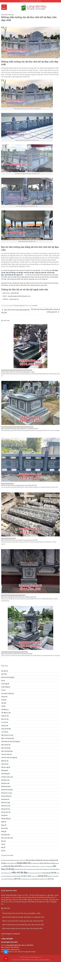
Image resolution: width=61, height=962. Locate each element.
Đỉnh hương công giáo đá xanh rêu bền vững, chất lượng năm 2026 (22, 928)
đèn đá (3, 847)
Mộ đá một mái (5, 809)
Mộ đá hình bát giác (7, 789)
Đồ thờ (3, 851)
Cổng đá (3, 700)
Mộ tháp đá (4, 770)
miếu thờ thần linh (6, 754)
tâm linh (3, 841)
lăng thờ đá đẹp (35, 866)
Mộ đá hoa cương (6, 793)
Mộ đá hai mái (5, 783)
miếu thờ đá (4, 764)
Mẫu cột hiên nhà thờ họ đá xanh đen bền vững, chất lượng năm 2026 (23, 924)
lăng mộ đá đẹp (11, 272)
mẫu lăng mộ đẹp (19, 869)
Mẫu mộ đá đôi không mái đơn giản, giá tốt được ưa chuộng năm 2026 (23, 917)
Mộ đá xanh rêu (5, 812)
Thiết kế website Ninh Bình (27, 957)
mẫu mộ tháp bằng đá (44, 869)
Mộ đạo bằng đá (6, 818)
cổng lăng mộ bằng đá (49, 860)
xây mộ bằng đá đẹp (25, 879)
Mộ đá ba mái (5, 780)
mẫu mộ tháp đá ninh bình (6, 872)
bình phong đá (16, 860)
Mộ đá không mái (6, 796)
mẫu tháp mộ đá (31, 872)
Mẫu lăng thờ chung (7, 735)
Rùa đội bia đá (5, 834)
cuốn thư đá (22, 860)
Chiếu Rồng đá (5, 687)
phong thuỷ (42, 876)
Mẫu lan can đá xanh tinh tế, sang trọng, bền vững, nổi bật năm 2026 (22, 921)
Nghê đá (3, 822)
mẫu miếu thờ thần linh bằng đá (10, 741)
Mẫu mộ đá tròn (5, 745)
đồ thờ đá (51, 879)
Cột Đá (3, 706)
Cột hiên (3, 703)
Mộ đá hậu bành (6, 786)
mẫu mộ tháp (36, 869)
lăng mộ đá (43, 863)
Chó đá (3, 690)
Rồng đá (3, 831)
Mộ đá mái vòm (5, 806)
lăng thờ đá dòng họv (27, 866)
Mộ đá (34, 897)
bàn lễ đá (10, 860)
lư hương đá (41, 866)
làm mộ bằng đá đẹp (35, 863)
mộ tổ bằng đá (5, 773)
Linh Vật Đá (4, 732)
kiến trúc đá (14, 863)
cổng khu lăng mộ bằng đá (33, 860)
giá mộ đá (8, 863)
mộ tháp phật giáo (46, 873)
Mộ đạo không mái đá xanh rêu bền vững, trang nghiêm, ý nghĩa (21, 913)
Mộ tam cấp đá (5, 767)
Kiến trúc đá (4, 719)
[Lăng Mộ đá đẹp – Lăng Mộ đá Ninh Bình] (33, 7)
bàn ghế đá (4, 671)
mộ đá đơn (4, 815)
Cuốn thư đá (4, 716)
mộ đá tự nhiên (26, 876)
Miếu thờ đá (4, 761)
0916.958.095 (15, 947)
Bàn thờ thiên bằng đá (7, 677)
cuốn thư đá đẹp (29, 272)
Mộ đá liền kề (5, 799)
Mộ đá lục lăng (5, 802)
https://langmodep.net (13, 949)
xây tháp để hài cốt (43, 879)
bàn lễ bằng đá (4, 860)
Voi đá (3, 844)
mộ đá (53, 873)
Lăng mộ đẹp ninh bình (12, 866)
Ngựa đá (3, 825)
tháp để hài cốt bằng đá (9, 879)
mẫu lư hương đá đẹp (28, 869)
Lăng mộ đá (4, 725)
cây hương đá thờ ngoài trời (13, 275)
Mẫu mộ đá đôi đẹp (6, 751)
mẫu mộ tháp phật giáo (54, 869)
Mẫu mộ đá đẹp (5, 748)
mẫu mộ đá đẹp (19, 872)
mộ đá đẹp (19, 272)
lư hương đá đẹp (48, 866)
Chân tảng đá (5, 683)
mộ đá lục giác (17, 876)
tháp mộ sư (50, 876)
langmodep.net (23, 863)
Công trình (4, 696)
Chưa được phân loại (7, 14)
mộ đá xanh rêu (35, 876)
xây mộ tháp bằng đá (34, 879)
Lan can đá (4, 722)
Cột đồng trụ (4, 709)
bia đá (3, 680)
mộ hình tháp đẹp (37, 872)
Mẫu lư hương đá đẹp (7, 738)
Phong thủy (4, 828)
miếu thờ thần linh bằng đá (9, 757)
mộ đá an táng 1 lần (7, 777)
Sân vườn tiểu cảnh (7, 838)
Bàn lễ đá (4, 674)
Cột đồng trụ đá (5, 712)
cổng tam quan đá (40, 272)
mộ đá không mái (9, 876)
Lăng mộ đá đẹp (6, 728)
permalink (34, 305)
